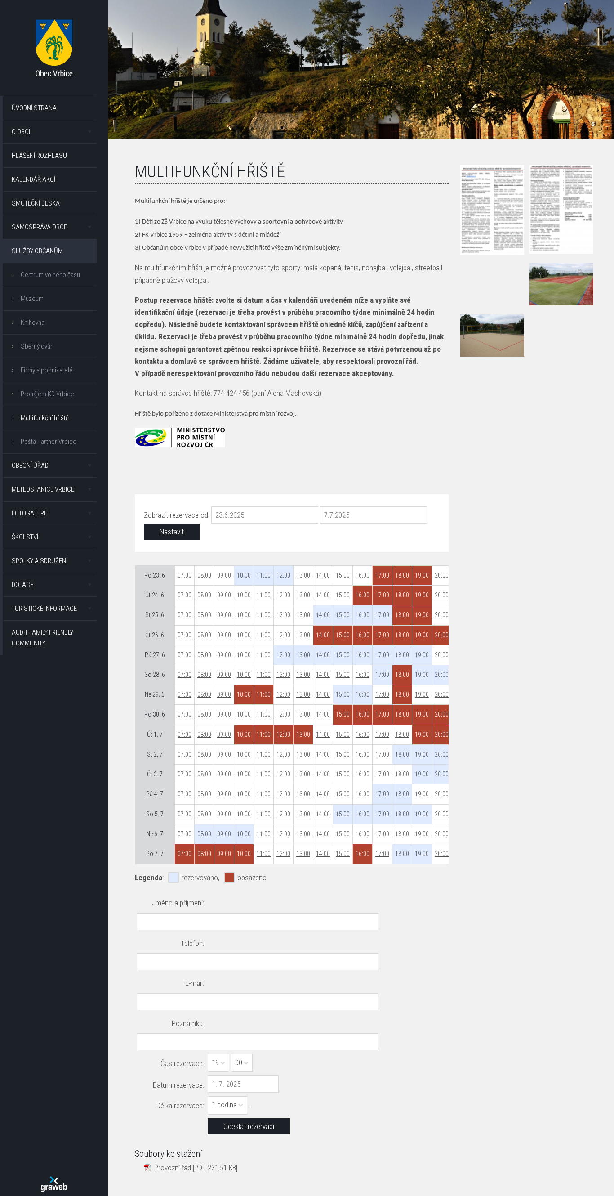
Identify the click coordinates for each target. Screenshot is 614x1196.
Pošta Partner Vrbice (48, 442)
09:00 (224, 575)
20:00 (442, 575)
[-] (561, 284)
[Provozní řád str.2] (561, 209)
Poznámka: (188, 1023)
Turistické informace (44, 609)
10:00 (244, 595)
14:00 (323, 575)
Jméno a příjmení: (178, 902)
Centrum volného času (50, 275)
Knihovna (32, 322)
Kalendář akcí (33, 179)
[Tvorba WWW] (54, 1184)
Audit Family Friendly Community (42, 637)
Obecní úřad (30, 465)
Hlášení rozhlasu (39, 156)
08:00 (204, 575)
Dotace (22, 585)
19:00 (422, 694)
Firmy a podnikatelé (47, 370)
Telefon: (192, 943)
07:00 (184, 575)
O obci (21, 132)
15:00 (343, 575)
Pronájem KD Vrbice (47, 394)
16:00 (362, 575)
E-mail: (194, 983)
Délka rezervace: (180, 1105)
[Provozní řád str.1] (492, 210)
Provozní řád (172, 1167)
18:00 (402, 734)
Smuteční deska (36, 203)
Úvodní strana (34, 108)
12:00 (283, 595)
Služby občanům (37, 251)
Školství (25, 537)
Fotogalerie (30, 513)
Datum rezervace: (178, 1084)
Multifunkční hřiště (45, 418)
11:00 (264, 595)
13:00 (303, 575)
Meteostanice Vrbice (43, 489)
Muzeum (32, 299)
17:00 (382, 694)
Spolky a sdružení (39, 561)
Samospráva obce (39, 227)
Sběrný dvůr (37, 346)
